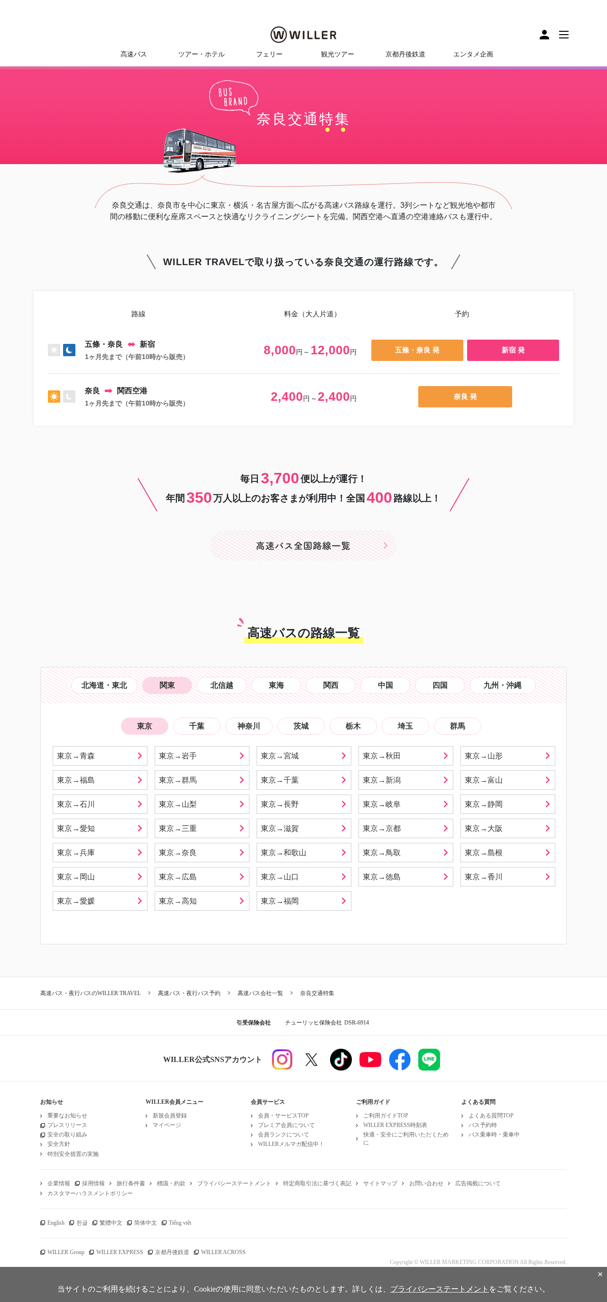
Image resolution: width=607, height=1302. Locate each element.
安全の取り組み (67, 1134)
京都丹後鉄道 (405, 54)
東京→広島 (178, 877)
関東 (167, 685)
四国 (440, 685)
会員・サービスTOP (283, 1115)
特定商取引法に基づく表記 (317, 1183)
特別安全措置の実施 (73, 1154)
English (55, 1222)
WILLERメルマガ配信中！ (291, 1144)
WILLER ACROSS (223, 1252)
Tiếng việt (180, 1222)
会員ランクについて (283, 1134)
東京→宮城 (280, 756)
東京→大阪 (484, 828)
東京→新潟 (382, 780)
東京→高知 (178, 901)
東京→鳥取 (382, 853)
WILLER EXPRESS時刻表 (395, 1125)
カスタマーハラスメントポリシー (90, 1193)
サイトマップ (380, 1183)
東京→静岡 (484, 804)
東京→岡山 (76, 877)
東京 (144, 726)
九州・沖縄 (503, 685)
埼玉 (405, 726)
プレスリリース (67, 1125)
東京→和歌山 (283, 853)
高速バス (133, 54)
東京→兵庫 (76, 853)
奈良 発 (465, 396)
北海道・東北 (104, 685)
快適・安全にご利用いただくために (406, 1138)
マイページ (167, 1125)
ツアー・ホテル (201, 54)
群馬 (457, 726)
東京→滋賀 (280, 828)
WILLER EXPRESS (119, 1252)
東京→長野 (280, 804)
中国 (385, 685)
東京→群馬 (178, 780)
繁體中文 (111, 1222)
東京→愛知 (76, 828)
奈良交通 (288, 119)
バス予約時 (483, 1125)
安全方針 (58, 1144)
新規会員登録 (170, 1115)
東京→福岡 (280, 901)
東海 (276, 685)
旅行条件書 (131, 1183)
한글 (82, 1222)
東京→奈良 (178, 853)
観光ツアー (337, 54)
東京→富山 (484, 780)
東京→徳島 (382, 877)
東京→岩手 (178, 756)
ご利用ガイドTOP (385, 1115)
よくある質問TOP (491, 1115)
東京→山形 (484, 756)
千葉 (196, 726)
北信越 (222, 685)
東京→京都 (382, 828)
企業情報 (58, 1183)
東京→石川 (76, 804)
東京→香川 (484, 877)
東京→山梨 (178, 804)
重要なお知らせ (67, 1115)
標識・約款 (171, 1183)
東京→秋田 (382, 756)
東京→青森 (76, 756)
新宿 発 (513, 350)
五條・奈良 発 (417, 350)
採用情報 (93, 1183)
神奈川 (249, 726)
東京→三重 (178, 828)
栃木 (353, 726)
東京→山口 (280, 877)
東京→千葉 (280, 780)
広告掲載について (478, 1183)
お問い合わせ (426, 1183)
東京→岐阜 (382, 804)
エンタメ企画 (473, 54)
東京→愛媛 (76, 901)
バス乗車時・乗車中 (494, 1134)
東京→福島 (76, 780)
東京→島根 (484, 853)
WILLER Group (65, 1252)
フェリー (269, 54)
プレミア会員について (286, 1125)
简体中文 (145, 1222)
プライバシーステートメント (234, 1183)
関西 (331, 685)
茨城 (301, 726)
